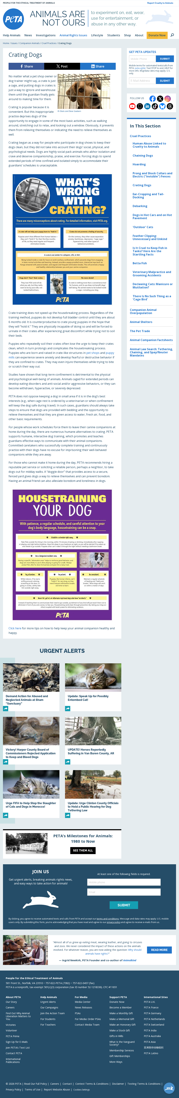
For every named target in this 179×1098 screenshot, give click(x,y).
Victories (11, 1024)
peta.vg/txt (140, 68)
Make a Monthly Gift (121, 1013)
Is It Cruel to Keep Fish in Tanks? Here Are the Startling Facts (150, 251)
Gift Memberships (119, 1056)
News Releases (83, 1007)
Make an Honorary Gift (122, 1024)
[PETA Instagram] (167, 99)
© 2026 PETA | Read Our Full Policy (26, 1083)
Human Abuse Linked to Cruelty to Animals (149, 145)
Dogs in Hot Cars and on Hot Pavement (152, 216)
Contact (67, 1083)
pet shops (92, 353)
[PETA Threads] (170, 106)
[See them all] (62, 844)
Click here (15, 628)
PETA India (150, 1030)
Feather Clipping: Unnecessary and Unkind (150, 237)
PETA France (151, 1007)
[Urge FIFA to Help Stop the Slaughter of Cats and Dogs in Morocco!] (31, 794)
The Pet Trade (140, 331)
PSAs (78, 1013)
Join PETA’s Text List (18, 1047)
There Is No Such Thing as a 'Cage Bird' (152, 297)
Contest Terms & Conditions (92, 1083)
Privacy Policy (13, 1089)
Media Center (82, 1001)
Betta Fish (140, 263)
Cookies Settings (81, 1090)
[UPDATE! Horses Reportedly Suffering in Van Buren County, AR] (93, 741)
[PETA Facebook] (152, 99)
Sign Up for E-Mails (17, 1041)
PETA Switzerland (154, 1024)
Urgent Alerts (48, 1001)
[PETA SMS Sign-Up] (140, 106)
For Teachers (48, 1024)
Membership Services (121, 1050)
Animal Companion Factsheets (151, 340)
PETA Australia (152, 1036)
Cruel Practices (49, 43)
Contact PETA (14, 1053)
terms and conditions (108, 918)
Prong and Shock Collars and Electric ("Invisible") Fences (152, 174)
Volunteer (11, 1030)
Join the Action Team (52, 1013)
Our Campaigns (49, 1007)
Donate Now (116, 1001)
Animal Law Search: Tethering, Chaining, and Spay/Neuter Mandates (151, 352)
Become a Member (120, 1007)
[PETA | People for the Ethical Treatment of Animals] (13, 19)
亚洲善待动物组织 (153, 1047)
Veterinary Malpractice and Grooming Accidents (152, 273)
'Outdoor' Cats (143, 227)
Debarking (140, 206)
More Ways (115, 1061)
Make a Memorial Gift (121, 1019)
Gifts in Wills (116, 1036)
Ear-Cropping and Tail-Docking (148, 195)
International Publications (13, 1060)
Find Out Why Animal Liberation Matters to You (18, 1016)
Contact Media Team (87, 1024)
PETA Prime (12, 1036)
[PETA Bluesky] (162, 106)
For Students (47, 1019)
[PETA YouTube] (132, 106)
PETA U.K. (149, 1001)
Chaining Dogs (143, 155)
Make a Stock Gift (119, 1030)
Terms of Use (32, 1089)
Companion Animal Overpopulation (143, 311)
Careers (10, 1007)
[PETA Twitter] (160, 99)
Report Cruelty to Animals (160, 3)
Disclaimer (118, 1083)
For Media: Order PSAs (88, 1019)
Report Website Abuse (57, 1089)
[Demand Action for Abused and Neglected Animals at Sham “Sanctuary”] (31, 687)
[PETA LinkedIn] (147, 106)
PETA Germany (152, 1013)
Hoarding (139, 164)
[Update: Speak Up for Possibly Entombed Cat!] (93, 687)
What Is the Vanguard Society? (122, 1043)
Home (6, 43)
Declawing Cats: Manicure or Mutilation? (153, 285)
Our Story (11, 1001)
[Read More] (89, 950)
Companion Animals (29, 43)
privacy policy (113, 922)
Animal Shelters (141, 322)
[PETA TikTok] (155, 106)
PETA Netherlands (154, 1019)
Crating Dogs (142, 185)
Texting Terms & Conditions (143, 1083)
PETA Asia (150, 1041)
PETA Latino (151, 1053)
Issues (14, 43)
